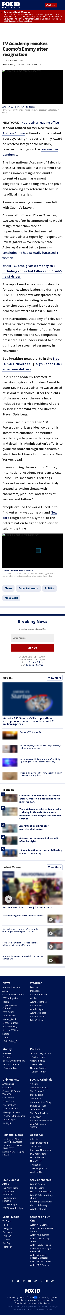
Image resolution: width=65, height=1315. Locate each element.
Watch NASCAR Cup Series (40, 1240)
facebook (12, 1281)
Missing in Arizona (11, 1112)
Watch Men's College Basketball (40, 1250)
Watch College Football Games (41, 1230)
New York (11, 598)
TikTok (5, 1224)
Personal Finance (10, 1064)
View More (54, 677)
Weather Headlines (39, 994)
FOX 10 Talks (36, 1094)
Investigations (9, 1104)
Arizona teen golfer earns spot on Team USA (23, 915)
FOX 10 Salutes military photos (41, 1196)
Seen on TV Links (10, 1030)
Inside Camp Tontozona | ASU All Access (27, 907)
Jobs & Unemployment (13, 1060)
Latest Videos (11, 867)
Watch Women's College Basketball (39, 1256)
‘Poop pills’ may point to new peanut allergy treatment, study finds (41, 774)
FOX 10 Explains (10, 998)
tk (35, 1281)
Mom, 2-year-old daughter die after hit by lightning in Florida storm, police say (40, 760)
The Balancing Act (39, 1087)
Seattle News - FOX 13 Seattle (13, 1153)
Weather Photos (38, 1012)
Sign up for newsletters (41, 1191)
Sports (5, 1033)
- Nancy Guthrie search (13, 1115)
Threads (6, 1239)
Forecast (34, 987)
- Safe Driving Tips (11, 1041)
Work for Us (36, 1172)
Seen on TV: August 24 (30, 732)
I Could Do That (38, 1105)
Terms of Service (34, 664)
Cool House (8, 1097)
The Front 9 (36, 1098)
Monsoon (35, 990)
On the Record (37, 1109)
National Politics (38, 1068)
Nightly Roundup (10, 1022)
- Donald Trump (38, 1071)
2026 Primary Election (40, 1053)
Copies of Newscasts (40, 1150)
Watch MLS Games (39, 1265)
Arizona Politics (37, 1060)
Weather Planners (38, 1001)
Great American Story (40, 1102)
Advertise (34, 1139)
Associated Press (9, 60)
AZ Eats (34, 1083)
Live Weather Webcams (8, 1193)
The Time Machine (39, 1113)
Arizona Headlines (11, 987)
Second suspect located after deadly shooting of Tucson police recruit (20, 930)
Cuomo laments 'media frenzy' (17, 570)
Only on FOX (10, 1079)
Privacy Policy (36, 662)
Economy (7, 1057)
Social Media (10, 1217)
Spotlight (6, 1123)
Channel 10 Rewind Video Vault (11, 1092)
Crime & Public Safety (13, 994)
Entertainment (28, 588)
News (21, 60)
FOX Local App (9, 1204)
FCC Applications (38, 1153)
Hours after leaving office (40, 122)
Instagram (7, 1228)
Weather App (36, 1009)
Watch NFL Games (39, 1224)
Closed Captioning (39, 1142)
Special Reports (10, 1119)
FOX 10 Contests (38, 1184)
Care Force (7, 1087)
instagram (23, 1281)
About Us (36, 1135)
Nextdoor (7, 1246)
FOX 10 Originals (41, 1079)
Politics (50, 588)
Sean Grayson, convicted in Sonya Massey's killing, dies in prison (40, 746)
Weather (36, 983)
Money (7, 1049)
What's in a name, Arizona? (39, 1125)
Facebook (7, 1232)
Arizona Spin (8, 1083)
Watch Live (50, 5)
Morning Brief (9, 1019)
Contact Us (35, 1146)
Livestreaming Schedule (9, 1199)
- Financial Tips (9, 1068)
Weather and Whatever (41, 1120)
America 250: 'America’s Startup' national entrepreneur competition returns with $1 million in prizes (29, 721)
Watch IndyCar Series (40, 1244)
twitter (18, 1281)
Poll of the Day (9, 1026)
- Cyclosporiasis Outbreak (10, 1007)
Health (5, 1001)
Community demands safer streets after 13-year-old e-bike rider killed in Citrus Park (39, 798)
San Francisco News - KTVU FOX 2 (13, 1147)
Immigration (8, 1011)
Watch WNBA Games (40, 1261)
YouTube (6, 1221)
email (46, 1281)
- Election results (38, 1057)
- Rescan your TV (38, 1168)
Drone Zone (8, 1101)
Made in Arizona (10, 1108)
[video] (32, 888)
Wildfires (34, 998)
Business (6, 1053)
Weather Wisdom (38, 1016)
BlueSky (6, 1243)
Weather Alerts (37, 1005)
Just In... (7, 677)
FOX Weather (36, 1020)
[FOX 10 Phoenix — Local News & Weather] (11, 5)
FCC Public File (37, 1157)
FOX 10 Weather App (12, 1208)
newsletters (52, 1281)
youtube (29, 1281)
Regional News (12, 1135)
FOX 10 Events (37, 1187)
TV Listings (35, 1164)
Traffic (5, 1037)
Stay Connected (41, 1180)
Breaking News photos (41, 1201)
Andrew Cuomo (13, 133)
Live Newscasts (10, 1187)
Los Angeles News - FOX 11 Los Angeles (12, 1140)
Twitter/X (6, 1235)
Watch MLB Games (39, 1234)
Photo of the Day (38, 1205)
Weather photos (38, 1208)
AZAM (5, 990)
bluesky (41, 1281)
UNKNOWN (36, 1116)
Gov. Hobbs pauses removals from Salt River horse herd (23, 957)
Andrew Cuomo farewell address (18, 106)
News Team (36, 1161)
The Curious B (37, 1091)
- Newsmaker (36, 1064)
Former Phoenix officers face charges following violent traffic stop (20, 944)
